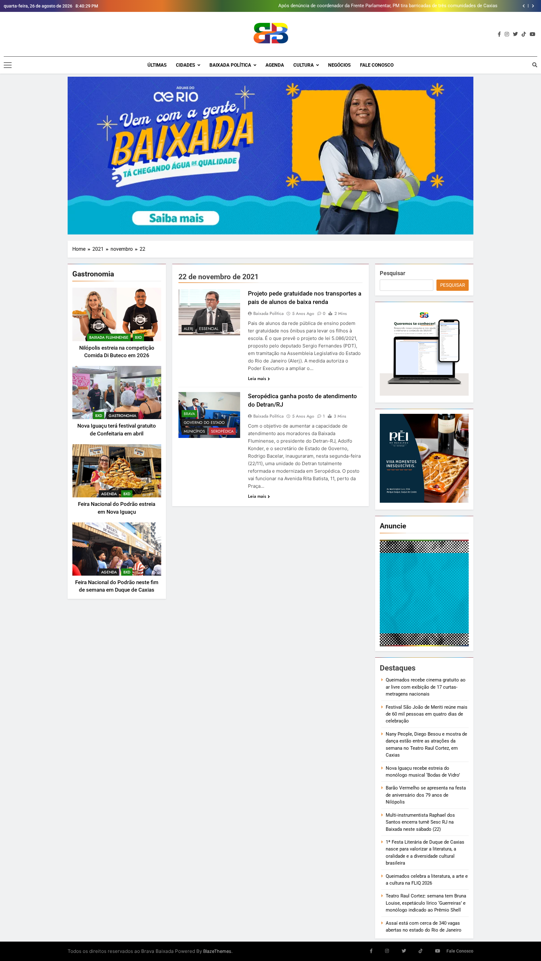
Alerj (188, 328)
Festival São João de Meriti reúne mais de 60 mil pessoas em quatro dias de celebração (426, 714)
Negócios (339, 65)
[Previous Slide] (523, 6)
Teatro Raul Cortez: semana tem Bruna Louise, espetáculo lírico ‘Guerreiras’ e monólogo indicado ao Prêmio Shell (426, 903)
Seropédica (222, 431)
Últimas (157, 65)
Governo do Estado (204, 422)
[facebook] (499, 34)
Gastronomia (122, 416)
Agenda (274, 65)
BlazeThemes (217, 951)
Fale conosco (377, 65)
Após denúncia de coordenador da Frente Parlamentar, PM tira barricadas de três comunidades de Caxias (387, 5)
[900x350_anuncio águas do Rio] (270, 155)
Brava (189, 414)
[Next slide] (533, 6)
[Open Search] (534, 64)
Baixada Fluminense (108, 337)
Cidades (185, 65)
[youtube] (532, 34)
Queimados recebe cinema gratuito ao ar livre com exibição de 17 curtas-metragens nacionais (426, 687)
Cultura (303, 65)
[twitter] (515, 34)
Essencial (208, 328)
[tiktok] (524, 34)
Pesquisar (392, 273)
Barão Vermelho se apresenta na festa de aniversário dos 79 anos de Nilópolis (426, 795)
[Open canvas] (8, 65)
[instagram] (507, 34)
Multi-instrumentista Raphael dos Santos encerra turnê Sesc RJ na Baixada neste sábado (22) (420, 822)
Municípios (194, 431)
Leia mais (257, 378)
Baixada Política (230, 65)
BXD (138, 337)
